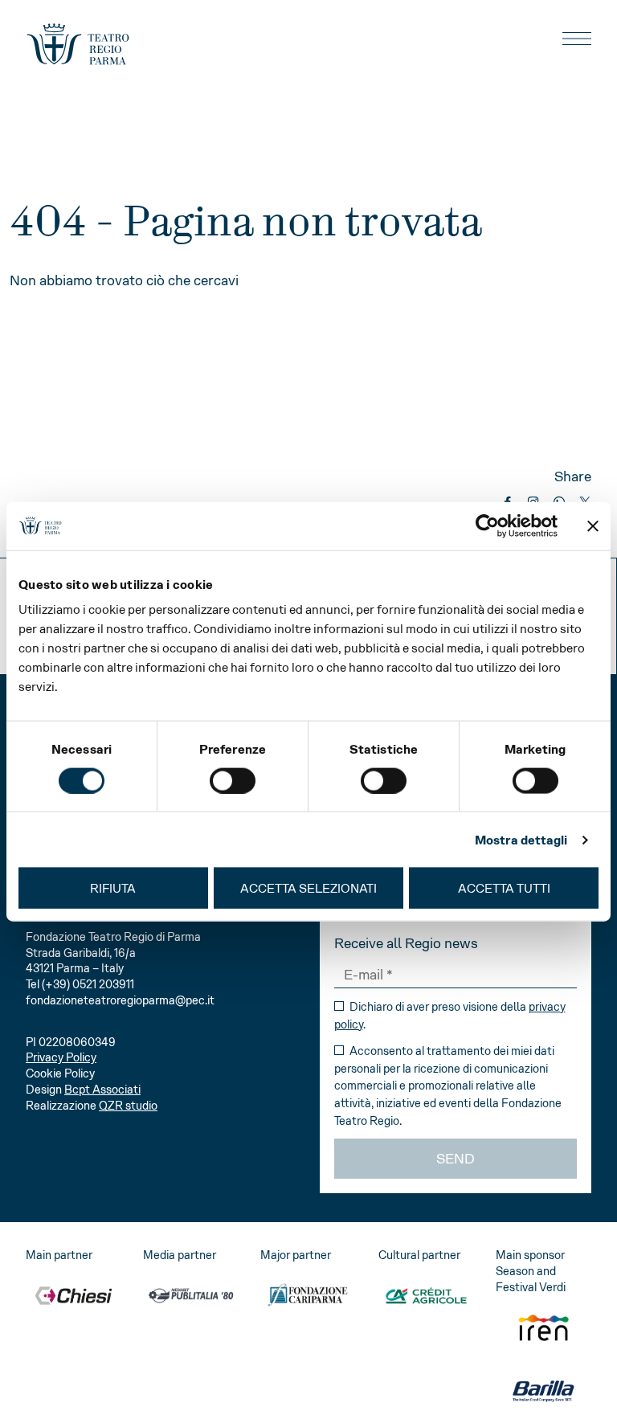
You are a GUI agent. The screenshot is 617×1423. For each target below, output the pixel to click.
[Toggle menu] (576, 38)
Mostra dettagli (521, 839)
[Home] (78, 44)
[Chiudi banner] (593, 525)
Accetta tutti (504, 888)
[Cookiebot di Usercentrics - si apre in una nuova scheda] (487, 525)
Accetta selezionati (308, 888)
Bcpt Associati (102, 1089)
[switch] (232, 780)
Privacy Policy (61, 1057)
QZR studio (128, 1105)
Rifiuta (113, 888)
